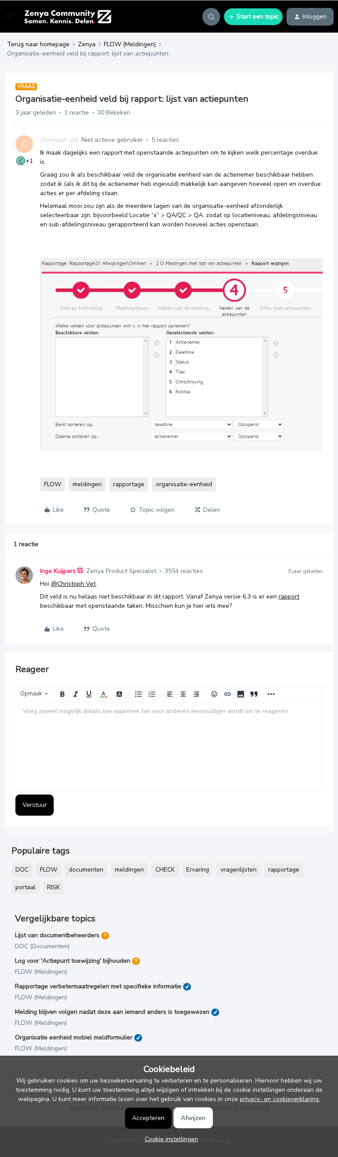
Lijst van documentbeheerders (57, 935)
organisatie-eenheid (184, 484)
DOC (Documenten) (42, 946)
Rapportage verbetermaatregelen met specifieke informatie (98, 986)
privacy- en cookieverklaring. (280, 1099)
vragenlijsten (238, 869)
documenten (86, 869)
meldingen (87, 484)
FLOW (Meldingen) (130, 44)
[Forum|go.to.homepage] (67, 17)
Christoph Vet (59, 140)
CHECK (165, 869)
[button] (9, 18)
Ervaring (197, 869)
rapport (289, 596)
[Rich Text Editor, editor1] (169, 746)
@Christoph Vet (73, 584)
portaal (25, 887)
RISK (53, 887)
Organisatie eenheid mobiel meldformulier (73, 1037)
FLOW (52, 484)
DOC (22, 869)
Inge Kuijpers (58, 571)
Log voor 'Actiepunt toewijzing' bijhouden (72, 961)
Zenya (87, 44)
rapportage (128, 484)
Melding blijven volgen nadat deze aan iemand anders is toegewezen (112, 1012)
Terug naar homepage (38, 44)
